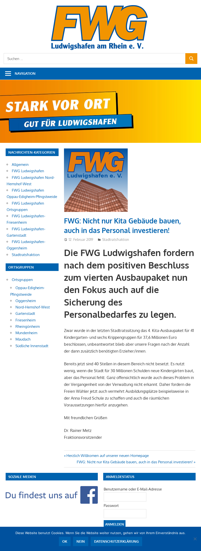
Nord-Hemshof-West (32, 307)
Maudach (22, 339)
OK (64, 541)
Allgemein (20, 164)
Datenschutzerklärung (116, 541)
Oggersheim (25, 300)
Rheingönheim (27, 326)
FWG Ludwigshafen (28, 171)
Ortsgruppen (22, 279)
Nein (80, 541)
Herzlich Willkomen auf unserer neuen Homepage (107, 455)
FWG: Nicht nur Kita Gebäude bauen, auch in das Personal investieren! (135, 462)
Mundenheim (26, 333)
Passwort (111, 505)
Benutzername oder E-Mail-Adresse (133, 489)
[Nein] (194, 538)
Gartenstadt (25, 313)
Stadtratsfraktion (115, 239)
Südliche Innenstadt (31, 345)
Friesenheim (25, 320)
